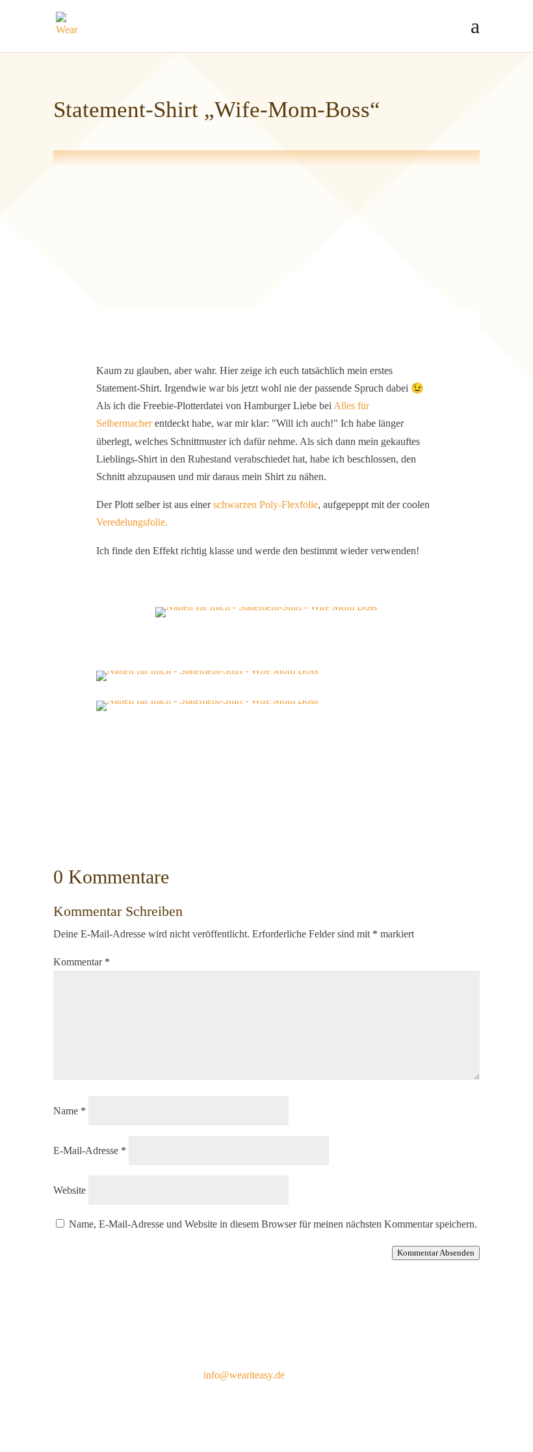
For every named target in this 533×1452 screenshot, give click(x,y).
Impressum (75, 1374)
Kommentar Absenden (435, 1252)
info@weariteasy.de (244, 1374)
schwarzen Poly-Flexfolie (264, 504)
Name (69, 1110)
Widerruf (71, 1410)
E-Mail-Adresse (89, 1150)
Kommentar (81, 961)
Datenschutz (78, 1392)
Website (69, 1190)
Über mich (383, 1352)
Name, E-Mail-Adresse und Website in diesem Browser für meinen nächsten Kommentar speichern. (273, 1224)
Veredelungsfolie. (132, 522)
